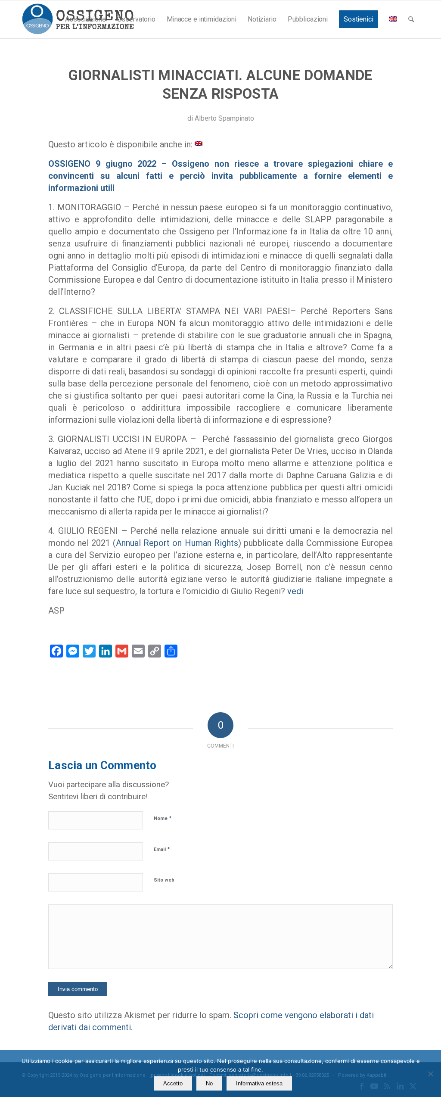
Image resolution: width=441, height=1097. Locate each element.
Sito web (164, 880)
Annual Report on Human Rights (177, 543)
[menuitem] (85, 19)
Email (162, 849)
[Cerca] (411, 19)
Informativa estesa (259, 1083)
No (209, 1083)
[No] (430, 1073)
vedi (295, 591)
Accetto (173, 1083)
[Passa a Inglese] (393, 19)
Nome (162, 818)
